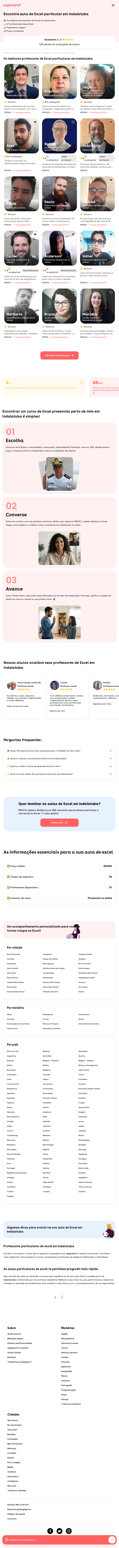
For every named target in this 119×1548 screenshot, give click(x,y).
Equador (11, 1093)
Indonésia (83, 1117)
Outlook (10, 1019)
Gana (9, 1107)
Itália (9, 1126)
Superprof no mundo (17, 1348)
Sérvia (45, 1177)
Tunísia (10, 1192)
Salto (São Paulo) (50, 987)
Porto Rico (83, 1163)
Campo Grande (85, 954)
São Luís (11, 1486)
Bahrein (10, 1061)
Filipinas (10, 1103)
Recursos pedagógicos (19, 1509)
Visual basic (12, 1028)
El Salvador (48, 1089)
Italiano (65, 1380)
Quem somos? (14, 1334)
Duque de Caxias (50, 959)
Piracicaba (12, 987)
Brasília (11, 1434)
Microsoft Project (51, 1024)
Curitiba (10, 959)
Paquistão (47, 1159)
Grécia (46, 1107)
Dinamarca (12, 1089)
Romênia (47, 1173)
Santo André (12, 968)
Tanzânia (11, 1187)
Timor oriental (85, 1187)
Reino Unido (84, 1168)
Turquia (46, 1192)
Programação (68, 1390)
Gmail (81, 1019)
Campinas (47, 954)
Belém (10, 1467)
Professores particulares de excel (26, 53)
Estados (11, 1357)
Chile (9, 1079)
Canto (64, 1348)
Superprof (6, 53)
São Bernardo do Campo (54, 968)
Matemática (67, 1338)
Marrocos (11, 1140)
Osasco (82, 982)
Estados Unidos (50, 1098)
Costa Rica (48, 1084)
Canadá (46, 1075)
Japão (81, 1126)
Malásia (46, 1135)
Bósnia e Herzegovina (88, 1065)
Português (66, 1385)
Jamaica (47, 1126)
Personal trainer (69, 1343)
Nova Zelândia (13, 1154)
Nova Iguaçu (48, 964)
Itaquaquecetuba (87, 978)
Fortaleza (12, 1439)
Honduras (47, 1112)
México (46, 1140)
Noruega (82, 1149)
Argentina (11, 1056)
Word (9, 1014)
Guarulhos (11, 964)
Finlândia (47, 1103)
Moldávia (11, 1145)
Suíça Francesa (85, 1182)
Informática (84, 1014)
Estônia (82, 1098)
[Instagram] (69, 1531)
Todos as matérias (71, 1404)
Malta (81, 1135)
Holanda (11, 1112)
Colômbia (83, 1079)
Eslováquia (48, 1093)
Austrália (47, 1056)
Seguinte (61, 1297)
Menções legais (15, 1338)
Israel (81, 1121)
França (82, 1103)
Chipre (46, 1079)
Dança (64, 1399)
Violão (64, 1357)
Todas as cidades (16, 1490)
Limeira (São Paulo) (51, 982)
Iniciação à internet (52, 1028)
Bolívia (46, 1065)
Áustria (82, 1056)
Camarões (12, 1075)
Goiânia (82, 959)
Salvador (12, 1429)
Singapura (83, 1177)
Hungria (82, 1112)
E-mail (46, 1019)
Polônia (46, 1163)
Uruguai (10, 1196)
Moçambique (84, 1140)
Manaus (11, 1448)
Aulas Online (14, 1352)
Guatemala (84, 1107)
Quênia (46, 1168)
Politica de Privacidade (19, 1343)
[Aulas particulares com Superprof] (12, 5)
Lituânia (82, 1131)
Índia (45, 1117)
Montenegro (48, 1145)
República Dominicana (17, 1173)
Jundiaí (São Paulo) (15, 982)
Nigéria (46, 1149)
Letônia (46, 1131)
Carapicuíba (48, 973)
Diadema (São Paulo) (88, 973)
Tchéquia (47, 1187)
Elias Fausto (12, 978)
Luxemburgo (12, 1135)
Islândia (46, 1121)
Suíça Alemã (48, 1182)
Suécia (10, 1182)
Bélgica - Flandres (51, 1061)
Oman (45, 1154)
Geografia (66, 1371)
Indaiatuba (48, 978)
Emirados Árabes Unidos (89, 1089)
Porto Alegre (13, 1462)
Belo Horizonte (13, 954)
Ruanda (82, 1173)
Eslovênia (83, 1093)
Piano (64, 1376)
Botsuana (11, 1070)
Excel (64, 1394)
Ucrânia (82, 1192)
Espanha (11, 1098)
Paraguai (83, 1159)
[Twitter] (59, 1531)
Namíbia (82, 1145)
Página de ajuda (16, 1514)
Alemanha (83, 1051)
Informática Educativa (89, 1024)
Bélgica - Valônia (86, 1061)
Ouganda (83, 1154)
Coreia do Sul (13, 1084)
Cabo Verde (84, 1070)
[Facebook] (50, 1531)
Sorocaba (83, 987)
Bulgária (46, 1070)
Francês (65, 1362)
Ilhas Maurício (13, 1117)
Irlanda (10, 1121)
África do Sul (12, 1051)
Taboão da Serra (50, 992)
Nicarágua (12, 1149)
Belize (9, 1065)
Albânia (46, 1051)
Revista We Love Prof (18, 1504)
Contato (12, 1518)
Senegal (10, 1177)
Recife (10, 1458)
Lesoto (10, 1131)
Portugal (11, 1168)
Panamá (11, 1159)
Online (81, 992)
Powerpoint (48, 1014)
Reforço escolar (69, 1352)
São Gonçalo (84, 968)
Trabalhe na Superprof (19, 1362)
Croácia (82, 1084)
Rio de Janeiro (85, 964)
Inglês (64, 1334)
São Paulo (45, 53)
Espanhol (66, 1366)
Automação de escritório (18, 1024)
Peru (9, 1163)
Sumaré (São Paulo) (15, 992)
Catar (81, 1075)
